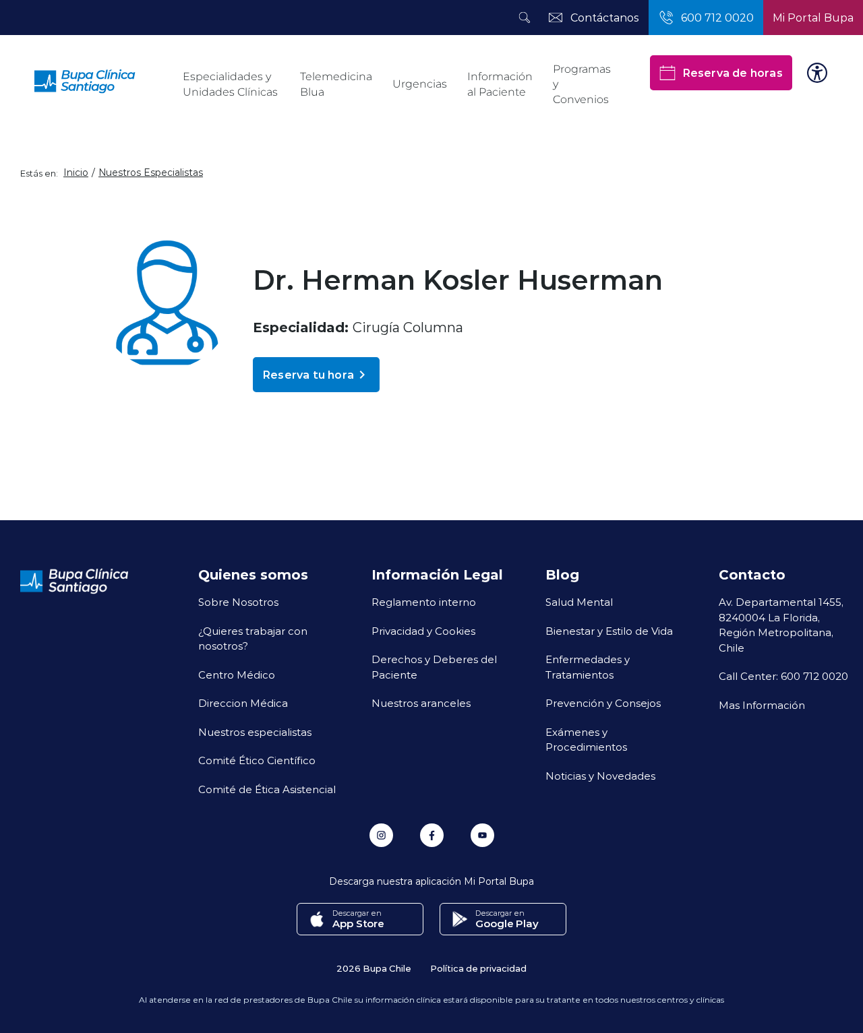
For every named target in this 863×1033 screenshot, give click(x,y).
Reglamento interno (423, 601)
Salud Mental (579, 601)
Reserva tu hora (308, 374)
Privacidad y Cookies (423, 630)
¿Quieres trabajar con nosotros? (252, 638)
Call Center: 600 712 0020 (783, 676)
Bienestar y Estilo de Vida (609, 630)
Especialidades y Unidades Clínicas (230, 84)
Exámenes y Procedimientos (586, 739)
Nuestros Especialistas (150, 172)
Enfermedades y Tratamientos (587, 666)
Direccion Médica (243, 703)
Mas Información (762, 705)
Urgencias (419, 83)
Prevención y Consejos (603, 703)
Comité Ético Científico (257, 760)
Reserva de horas (732, 72)
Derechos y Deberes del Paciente (434, 666)
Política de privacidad (478, 968)
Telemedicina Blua (336, 84)
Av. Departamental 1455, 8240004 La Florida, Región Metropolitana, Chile (781, 624)
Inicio (75, 172)
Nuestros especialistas (254, 732)
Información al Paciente (500, 84)
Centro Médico (236, 674)
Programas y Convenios (582, 84)
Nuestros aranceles (421, 703)
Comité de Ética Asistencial (267, 789)
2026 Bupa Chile (373, 968)
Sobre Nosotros (238, 601)
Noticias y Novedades (600, 775)
